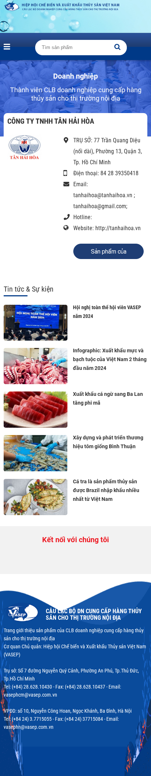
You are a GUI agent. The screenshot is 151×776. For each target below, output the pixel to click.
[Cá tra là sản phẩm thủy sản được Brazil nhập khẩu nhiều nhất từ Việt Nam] (35, 497)
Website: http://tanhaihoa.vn (107, 228)
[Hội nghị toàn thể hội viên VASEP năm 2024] (35, 323)
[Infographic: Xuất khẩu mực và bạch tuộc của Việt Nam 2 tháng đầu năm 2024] (35, 366)
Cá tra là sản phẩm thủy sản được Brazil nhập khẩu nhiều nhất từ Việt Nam (106, 490)
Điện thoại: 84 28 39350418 (106, 173)
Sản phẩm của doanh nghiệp (108, 253)
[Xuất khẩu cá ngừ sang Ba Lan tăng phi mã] (35, 409)
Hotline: (82, 217)
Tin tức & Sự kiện (29, 289)
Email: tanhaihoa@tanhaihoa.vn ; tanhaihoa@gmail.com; (104, 195)
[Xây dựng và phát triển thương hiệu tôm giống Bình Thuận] (35, 453)
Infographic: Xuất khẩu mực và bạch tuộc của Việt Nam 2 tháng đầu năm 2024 (110, 359)
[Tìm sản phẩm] (117, 47)
